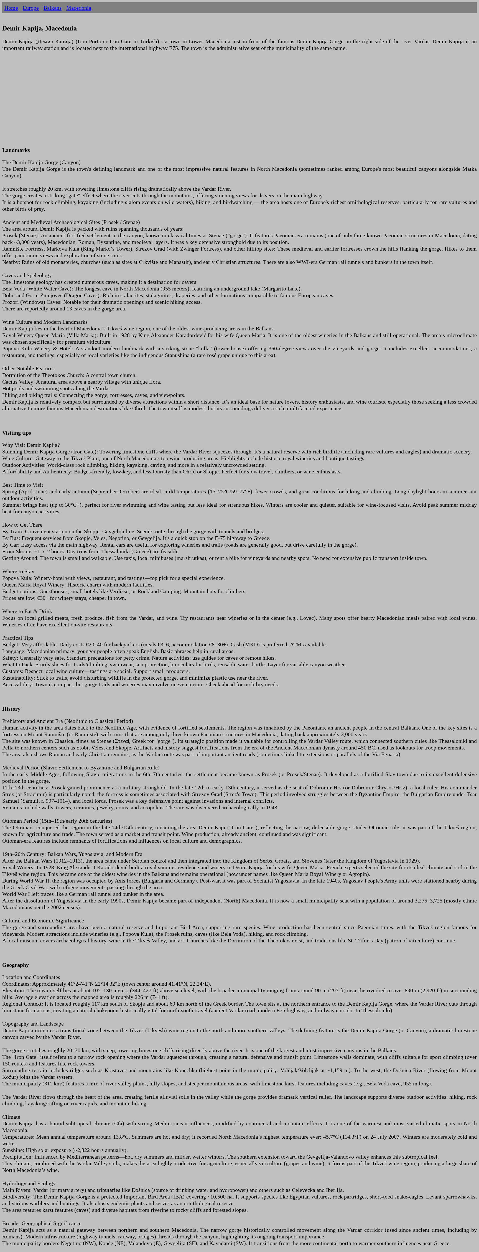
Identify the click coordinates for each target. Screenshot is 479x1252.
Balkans (53, 8)
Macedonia (78, 8)
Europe (31, 8)
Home (11, 8)
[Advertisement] (168, 102)
